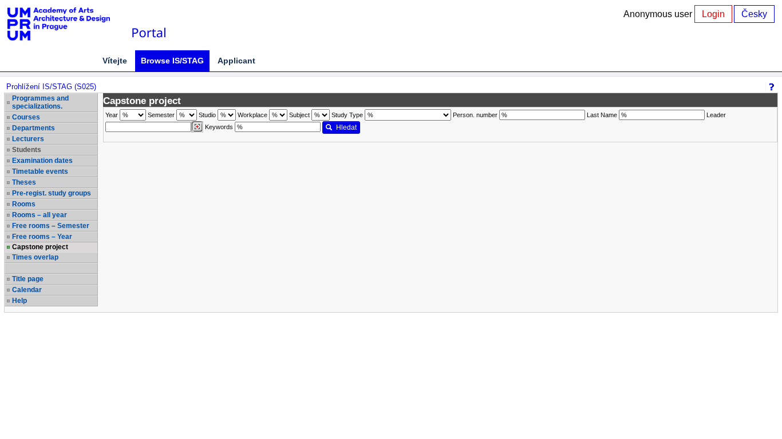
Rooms (23, 204)
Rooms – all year (39, 215)
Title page (28, 279)
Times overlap (35, 257)
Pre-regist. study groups (51, 193)
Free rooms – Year (42, 237)
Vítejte (114, 60)
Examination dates (42, 161)
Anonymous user (658, 14)
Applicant (236, 60)
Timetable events (40, 171)
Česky (754, 14)
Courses (26, 117)
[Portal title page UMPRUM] (148, 24)
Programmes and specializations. (40, 102)
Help (19, 301)
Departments (33, 128)
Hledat (346, 127)
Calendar (27, 290)
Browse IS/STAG (172, 60)
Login (713, 14)
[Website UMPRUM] (64, 24)
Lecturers (28, 139)
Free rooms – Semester (50, 226)
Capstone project (40, 247)
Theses (24, 182)
